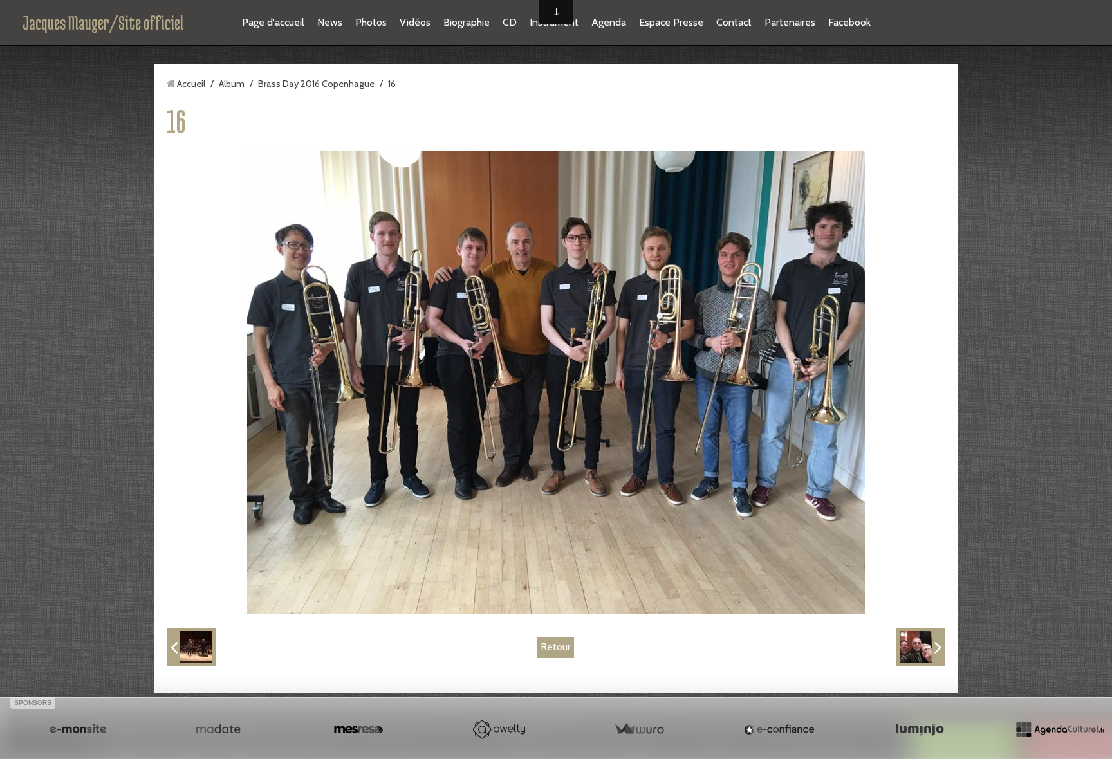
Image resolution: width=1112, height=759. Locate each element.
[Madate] (218, 729)
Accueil (191, 83)
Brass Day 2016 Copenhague (316, 83)
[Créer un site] (78, 729)
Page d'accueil (273, 22)
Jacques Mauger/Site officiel (103, 22)
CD (510, 22)
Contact (734, 22)
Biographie (466, 22)
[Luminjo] (919, 729)
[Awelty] (498, 729)
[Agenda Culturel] (1060, 729)
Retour (556, 647)
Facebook (849, 22)
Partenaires (789, 22)
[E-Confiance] (779, 729)
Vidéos (415, 22)
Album (232, 83)
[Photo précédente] (191, 647)
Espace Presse (671, 22)
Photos (371, 22)
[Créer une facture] (639, 729)
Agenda (608, 22)
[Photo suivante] (920, 647)
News (329, 22)
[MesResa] (358, 729)
